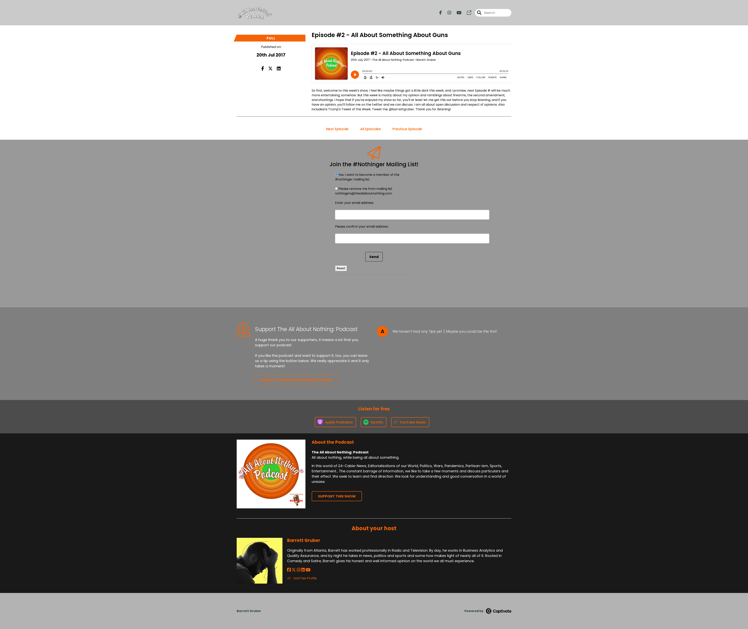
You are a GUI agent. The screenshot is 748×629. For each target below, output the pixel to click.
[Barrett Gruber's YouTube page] (308, 570)
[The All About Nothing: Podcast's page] (466, 13)
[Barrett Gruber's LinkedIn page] (303, 570)
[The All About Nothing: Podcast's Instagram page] (447, 13)
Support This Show (337, 496)
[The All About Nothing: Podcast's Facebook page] (440, 13)
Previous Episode (407, 128)
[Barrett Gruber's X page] (294, 570)
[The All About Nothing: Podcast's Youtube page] (456, 13)
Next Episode (337, 128)
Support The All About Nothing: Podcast (296, 379)
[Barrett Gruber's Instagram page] (298, 570)
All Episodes (370, 128)
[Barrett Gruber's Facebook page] (289, 570)
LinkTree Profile (305, 578)
